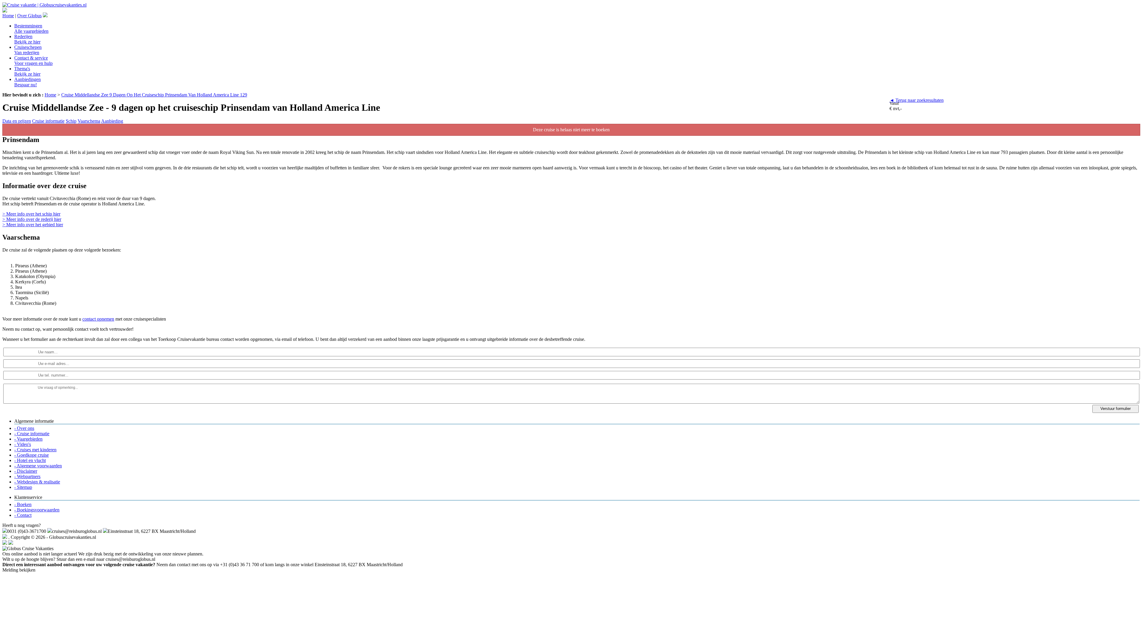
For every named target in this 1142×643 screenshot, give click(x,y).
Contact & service (33, 60)
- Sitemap (23, 487)
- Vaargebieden (28, 438)
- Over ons (24, 428)
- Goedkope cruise (31, 455)
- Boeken (23, 504)
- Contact (23, 515)
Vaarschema (89, 121)
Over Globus (29, 15)
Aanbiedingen (27, 82)
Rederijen (27, 39)
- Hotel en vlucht (30, 460)
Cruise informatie (48, 121)
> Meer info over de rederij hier (31, 219)
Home (8, 15)
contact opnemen (98, 319)
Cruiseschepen (28, 50)
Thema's (27, 71)
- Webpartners (27, 476)
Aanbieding (112, 121)
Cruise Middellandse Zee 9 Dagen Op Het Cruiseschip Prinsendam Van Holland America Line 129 (154, 94)
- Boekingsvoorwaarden (36, 509)
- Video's (22, 444)
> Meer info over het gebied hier (32, 224)
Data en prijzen (16, 121)
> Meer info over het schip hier (31, 213)
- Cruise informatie (31, 433)
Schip (71, 121)
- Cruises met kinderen (35, 449)
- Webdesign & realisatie (37, 481)
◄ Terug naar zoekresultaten (917, 100)
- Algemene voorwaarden (38, 465)
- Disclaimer (25, 471)
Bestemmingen (31, 28)
